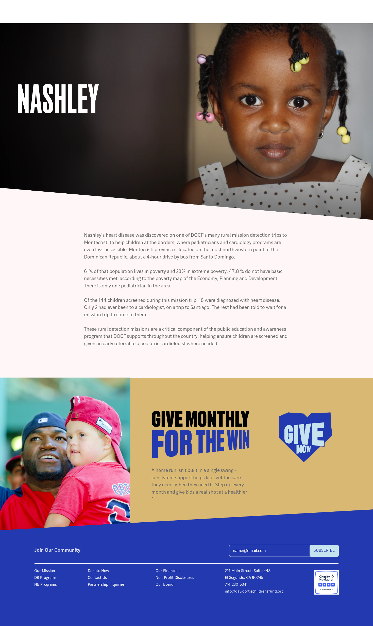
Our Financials (168, 571)
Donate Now (98, 571)
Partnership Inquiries (106, 585)
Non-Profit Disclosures (175, 578)
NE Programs (45, 585)
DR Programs (45, 578)
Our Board (165, 585)
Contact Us (97, 578)
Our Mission (44, 571)
